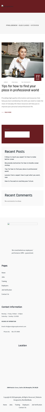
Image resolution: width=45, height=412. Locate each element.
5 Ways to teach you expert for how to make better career (20, 158)
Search (7, 129)
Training (4, 281)
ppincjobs (18, 397)
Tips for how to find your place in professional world (20, 88)
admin (6, 82)
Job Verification (7, 290)
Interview (15, 82)
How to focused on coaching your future (19, 181)
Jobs (3, 277)
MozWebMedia (27, 400)
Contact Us (5, 294)
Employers (5, 286)
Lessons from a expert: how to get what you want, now (22, 176)
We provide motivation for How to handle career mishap (22, 164)
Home (3, 273)
